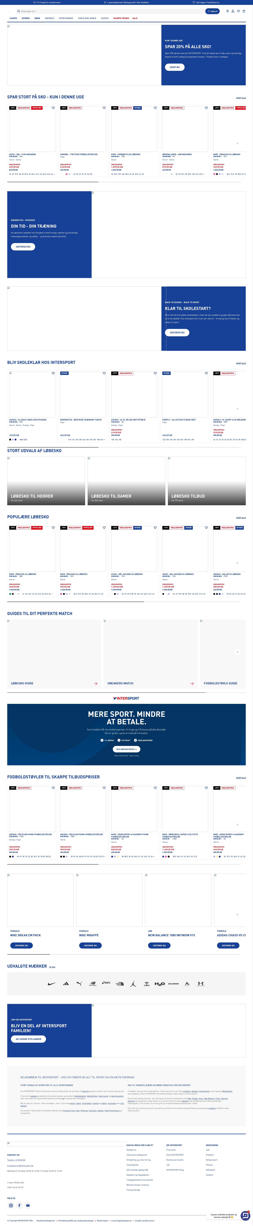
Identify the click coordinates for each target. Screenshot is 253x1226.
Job (168, 1164)
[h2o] (160, 983)
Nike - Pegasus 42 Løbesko (22, 574)
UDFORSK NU (23, 246)
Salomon (131, 1101)
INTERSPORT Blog (175, 1169)
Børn (37, 18)
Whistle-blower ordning (137, 1185)
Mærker (49, 18)
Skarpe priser (121, 18)
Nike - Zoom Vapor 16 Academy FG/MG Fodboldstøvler (130, 835)
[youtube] (27, 1205)
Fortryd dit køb (133, 1190)
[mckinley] (187, 983)
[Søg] (18, 11)
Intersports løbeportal (136, 1154)
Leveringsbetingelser (121, 1220)
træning (85, 1091)
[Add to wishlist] (53, 108)
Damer (13, 18)
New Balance (209, 1098)
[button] (237, 143)
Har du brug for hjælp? (139, 1145)
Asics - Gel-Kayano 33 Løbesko (127, 574)
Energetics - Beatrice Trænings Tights (81, 420)
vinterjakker (87, 1103)
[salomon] (173, 983)
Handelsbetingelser (46, 1220)
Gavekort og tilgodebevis (137, 1175)
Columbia (92, 1110)
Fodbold (209, 1154)
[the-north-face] (119, 983)
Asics (201, 1098)
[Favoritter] (238, 11)
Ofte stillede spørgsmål (137, 1169)
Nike (78, 1110)
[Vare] (32, 129)
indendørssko (204, 1091)
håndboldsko (227, 1091)
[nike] (52, 983)
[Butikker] (227, 11)
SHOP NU (175, 67)
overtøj (72, 1103)
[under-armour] (200, 983)
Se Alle (52, 967)
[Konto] (233, 11)
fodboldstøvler (80, 1096)
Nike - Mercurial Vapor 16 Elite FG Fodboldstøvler (180, 835)
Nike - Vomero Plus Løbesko (125, 154)
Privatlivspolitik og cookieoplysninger (76, 1220)
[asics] (106, 983)
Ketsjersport (211, 1159)
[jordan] (133, 983)
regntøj (96, 1103)
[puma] (79, 983)
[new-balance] (92, 983)
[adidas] (65, 983)
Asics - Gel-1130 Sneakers (22, 154)
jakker (78, 1103)
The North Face (69, 1110)
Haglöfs (100, 1110)
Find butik (171, 1149)
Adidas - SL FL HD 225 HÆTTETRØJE (128, 420)
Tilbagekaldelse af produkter (139, 1180)
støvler (104, 1103)
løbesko (34, 1096)
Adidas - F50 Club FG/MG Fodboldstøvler (30, 834)
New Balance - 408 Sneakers (177, 154)
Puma (217, 1098)
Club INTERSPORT (175, 1154)
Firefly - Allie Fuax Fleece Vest (179, 420)
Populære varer (87, 18)
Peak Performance (112, 1110)
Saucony (224, 1098)
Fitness (209, 1164)
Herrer (26, 18)
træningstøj (103, 1096)
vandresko (112, 1103)
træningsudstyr (117, 1096)
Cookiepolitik (132, 1164)
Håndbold (210, 1169)
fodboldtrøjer (92, 1096)
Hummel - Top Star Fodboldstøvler (78, 154)
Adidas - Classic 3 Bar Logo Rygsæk (28, 420)
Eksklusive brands (175, 1159)
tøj (63, 1098)
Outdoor (209, 1175)
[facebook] (19, 1205)
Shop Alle (241, 98)
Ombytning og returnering (138, 1159)
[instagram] (10, 1205)
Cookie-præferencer (145, 1220)
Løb (207, 1149)
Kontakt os (131, 1149)
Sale (134, 18)
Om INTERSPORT (174, 1145)
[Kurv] (244, 11)
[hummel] (146, 983)
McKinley (84, 1110)
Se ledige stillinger (28, 1039)
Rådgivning (212, 1145)
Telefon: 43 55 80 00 (16, 1160)
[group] (40, 913)
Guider (104, 18)
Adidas (195, 1098)
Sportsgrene (66, 18)
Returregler (102, 1220)
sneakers (187, 1091)
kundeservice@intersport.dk (20, 1165)
